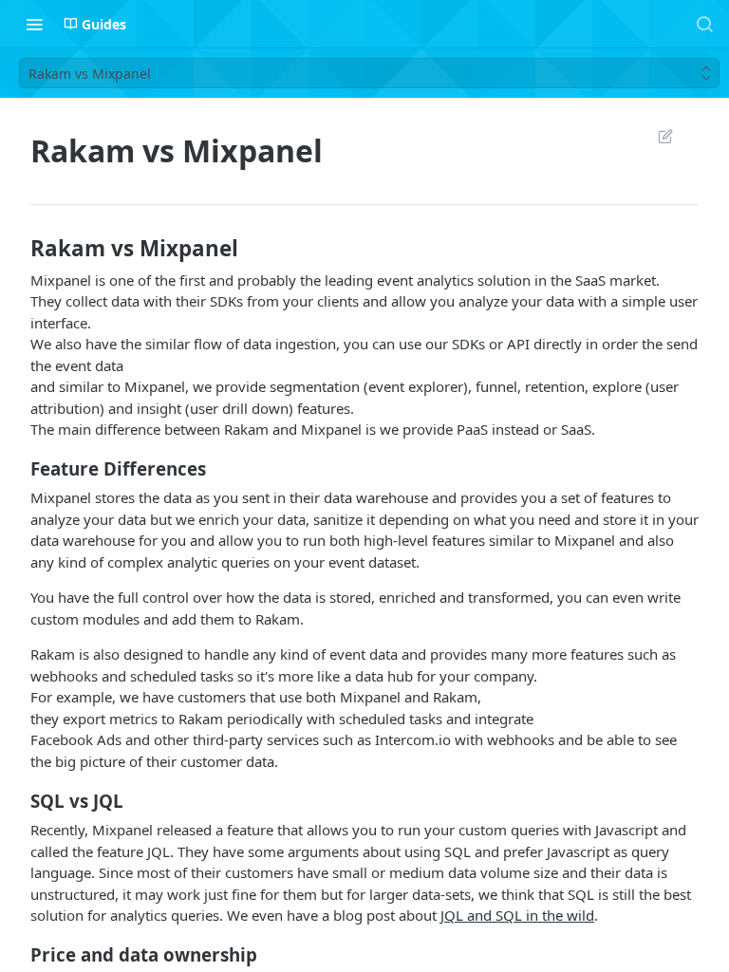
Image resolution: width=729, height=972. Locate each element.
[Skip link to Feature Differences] (17, 469)
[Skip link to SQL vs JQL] (17, 801)
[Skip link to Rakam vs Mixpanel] (17, 249)
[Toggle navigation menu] (34, 24)
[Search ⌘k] (704, 24)
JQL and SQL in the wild (517, 915)
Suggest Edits (656, 135)
